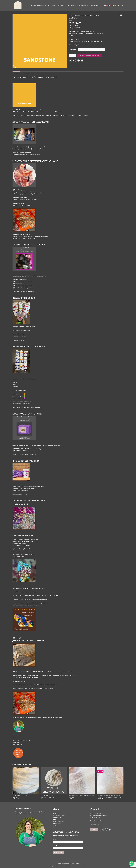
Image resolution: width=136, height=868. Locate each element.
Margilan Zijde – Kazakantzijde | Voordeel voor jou (109, 797)
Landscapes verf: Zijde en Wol (83, 15)
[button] (31, 5)
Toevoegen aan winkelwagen (89, 55)
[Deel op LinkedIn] (82, 60)
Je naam (55, 839)
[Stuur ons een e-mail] (106, 829)
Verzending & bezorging (59, 815)
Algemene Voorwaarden (63, 863)
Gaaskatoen (71, 797)
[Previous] (12, 784)
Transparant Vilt (72, 5)
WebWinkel (40, 5)
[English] (107, 5)
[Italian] (113, 5)
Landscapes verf (83, 5)
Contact (96, 5)
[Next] (123, 784)
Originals (96, 15)
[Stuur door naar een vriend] (76, 60)
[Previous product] (122, 15)
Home (34, 5)
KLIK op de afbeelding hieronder (21, 605)
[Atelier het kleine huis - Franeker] (20, 5)
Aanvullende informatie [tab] (28, 73)
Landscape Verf (72, 49)
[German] (111, 5)
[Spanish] (116, 5)
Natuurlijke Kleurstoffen (59, 821)
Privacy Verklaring (74, 863)
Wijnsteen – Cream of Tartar (47, 797)
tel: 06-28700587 (95, 817)
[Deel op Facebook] (70, 60)
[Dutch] (105, 5)
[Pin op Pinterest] (79, 60)
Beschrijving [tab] (16, 73)
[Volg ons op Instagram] (103, 829)
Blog (92, 5)
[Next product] (120, 15)
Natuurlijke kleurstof (58, 5)
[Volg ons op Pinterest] (109, 829)
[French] (109, 5)
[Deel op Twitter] (73, 60)
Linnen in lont (16, 797)
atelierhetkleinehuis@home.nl (98, 815)
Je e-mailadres (56, 845)
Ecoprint (47, 5)
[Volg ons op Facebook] (101, 829)
